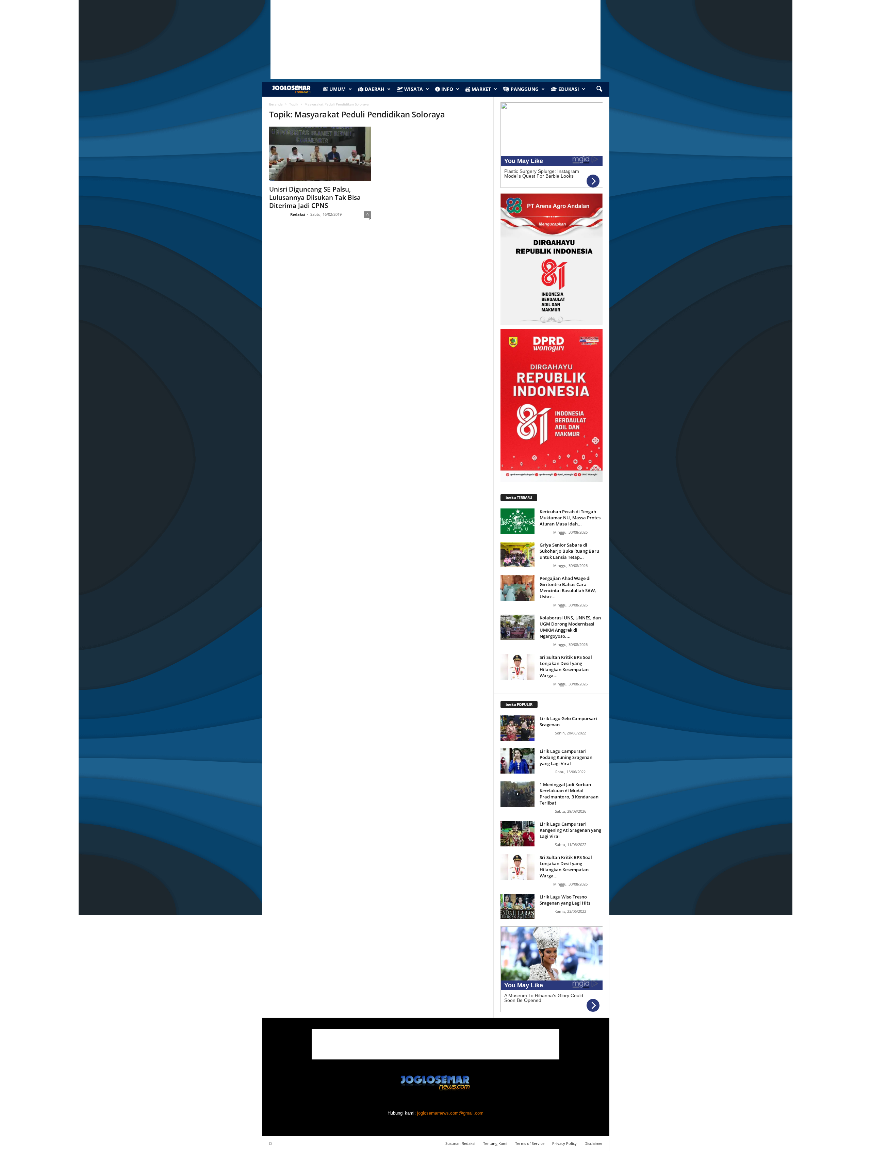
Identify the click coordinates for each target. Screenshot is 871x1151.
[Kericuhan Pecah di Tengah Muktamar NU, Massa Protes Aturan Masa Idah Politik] (517, 521)
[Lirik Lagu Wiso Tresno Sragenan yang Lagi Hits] (517, 906)
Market (480, 89)
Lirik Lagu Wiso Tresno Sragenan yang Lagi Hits (565, 900)
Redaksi (297, 214)
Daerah (373, 89)
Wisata (413, 89)
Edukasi (568, 89)
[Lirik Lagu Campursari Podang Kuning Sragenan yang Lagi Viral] (517, 761)
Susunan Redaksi (460, 1143)
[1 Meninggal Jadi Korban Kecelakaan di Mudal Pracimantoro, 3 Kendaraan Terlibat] (517, 794)
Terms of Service (529, 1143)
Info (446, 89)
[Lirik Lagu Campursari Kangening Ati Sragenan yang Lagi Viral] (517, 833)
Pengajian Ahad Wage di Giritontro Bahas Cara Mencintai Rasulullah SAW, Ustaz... (568, 587)
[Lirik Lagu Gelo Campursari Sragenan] (517, 728)
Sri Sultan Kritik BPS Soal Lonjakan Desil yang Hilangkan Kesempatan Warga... (566, 666)
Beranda (276, 104)
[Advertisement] (435, 1044)
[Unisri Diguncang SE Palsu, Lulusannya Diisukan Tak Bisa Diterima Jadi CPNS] (320, 154)
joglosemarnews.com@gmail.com (450, 1113)
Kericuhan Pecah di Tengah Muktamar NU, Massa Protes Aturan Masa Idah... (570, 517)
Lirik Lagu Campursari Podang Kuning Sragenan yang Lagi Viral (566, 757)
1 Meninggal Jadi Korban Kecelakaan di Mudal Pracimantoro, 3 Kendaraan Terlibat (569, 793)
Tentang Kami (495, 1143)
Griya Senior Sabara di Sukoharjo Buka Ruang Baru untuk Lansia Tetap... (569, 551)
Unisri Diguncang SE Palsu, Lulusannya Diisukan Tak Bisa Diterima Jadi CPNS (315, 197)
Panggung (524, 89)
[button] (599, 89)
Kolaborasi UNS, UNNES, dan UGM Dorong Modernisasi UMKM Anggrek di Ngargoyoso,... (570, 627)
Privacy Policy (564, 1143)
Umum (337, 89)
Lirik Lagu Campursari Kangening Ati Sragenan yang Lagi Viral (570, 830)
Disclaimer (594, 1143)
